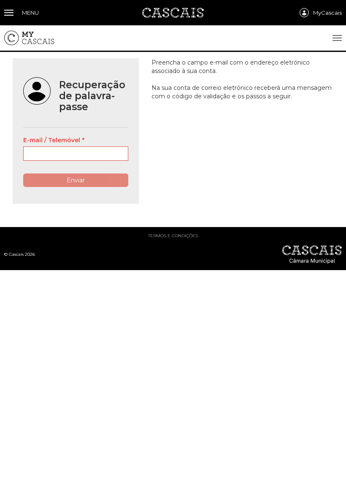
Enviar (76, 180)
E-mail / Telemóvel (51, 140)
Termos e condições (173, 235)
